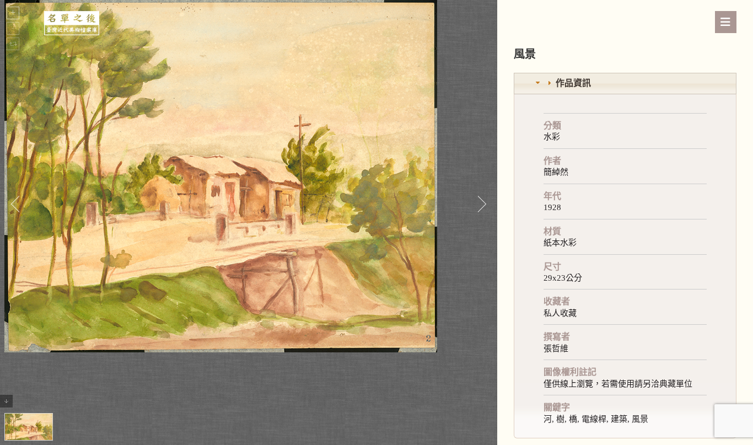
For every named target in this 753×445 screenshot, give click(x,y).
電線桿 (594, 419)
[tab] (625, 83)
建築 (619, 419)
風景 (640, 419)
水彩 (552, 136)
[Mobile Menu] (725, 22)
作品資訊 (573, 83)
